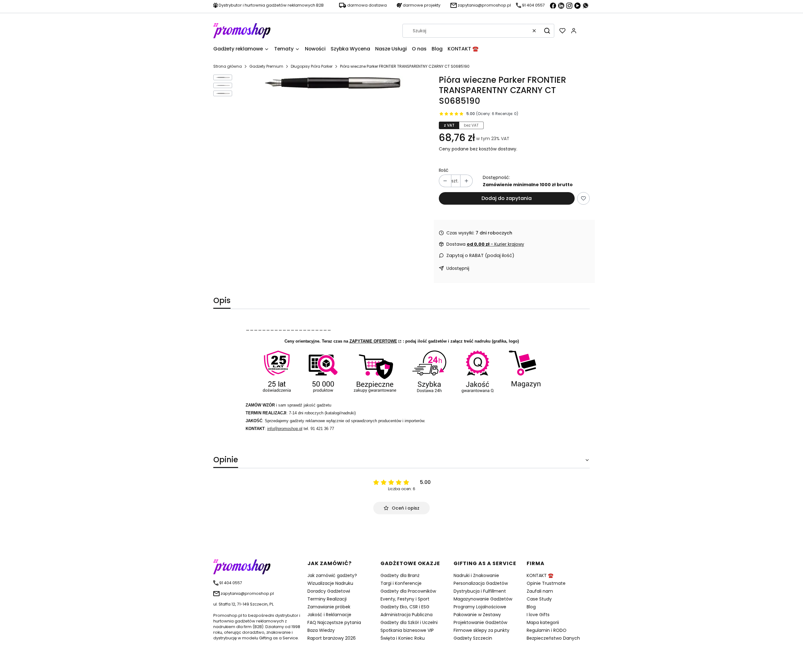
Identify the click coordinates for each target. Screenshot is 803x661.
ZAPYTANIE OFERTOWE (373, 341)
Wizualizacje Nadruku (330, 583)
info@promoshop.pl (284, 428)
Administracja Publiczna (406, 614)
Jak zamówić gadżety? (332, 575)
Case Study (539, 599)
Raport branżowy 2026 (331, 638)
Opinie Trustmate (546, 583)
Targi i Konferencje (401, 583)
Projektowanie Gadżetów (480, 622)
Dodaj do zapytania (506, 198)
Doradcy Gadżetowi (328, 591)
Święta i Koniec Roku (402, 638)
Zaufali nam (540, 591)
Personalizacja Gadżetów (481, 583)
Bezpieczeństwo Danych (553, 638)
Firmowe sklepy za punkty (481, 630)
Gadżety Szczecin (473, 638)
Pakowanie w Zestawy (477, 614)
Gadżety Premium (266, 66)
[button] (547, 30)
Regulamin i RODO (546, 630)
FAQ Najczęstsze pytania (334, 622)
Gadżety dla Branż (399, 575)
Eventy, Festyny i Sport (404, 599)
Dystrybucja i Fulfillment (480, 591)
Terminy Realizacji (327, 599)
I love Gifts (538, 614)
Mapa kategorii (543, 622)
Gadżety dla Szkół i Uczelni (409, 622)
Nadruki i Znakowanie (476, 575)
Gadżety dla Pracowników (408, 591)
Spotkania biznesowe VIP (407, 630)
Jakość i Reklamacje (329, 614)
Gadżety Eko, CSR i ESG (404, 607)
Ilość (444, 170)
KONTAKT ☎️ (540, 575)
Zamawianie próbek (328, 607)
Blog (531, 607)
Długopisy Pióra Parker (311, 66)
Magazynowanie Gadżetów (483, 599)
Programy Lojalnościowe (480, 607)
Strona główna (227, 66)
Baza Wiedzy (321, 630)
